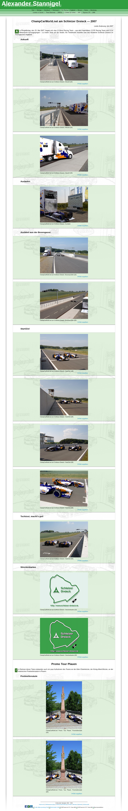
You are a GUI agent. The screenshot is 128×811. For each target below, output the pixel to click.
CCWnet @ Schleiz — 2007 (72, 12)
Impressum (41, 804)
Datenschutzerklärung (61, 804)
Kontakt (70, 804)
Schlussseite (86, 804)
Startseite (79, 804)
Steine (86, 10)
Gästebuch (47, 10)
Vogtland (72, 10)
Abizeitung (93, 10)
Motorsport (56, 10)
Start (33, 10)
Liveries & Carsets (38, 12)
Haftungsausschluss (50, 804)
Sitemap (74, 804)
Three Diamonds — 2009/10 (54, 12)
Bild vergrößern (83, 83)
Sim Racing (64, 10)
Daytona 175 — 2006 (89, 12)
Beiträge (39, 10)
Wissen (80, 10)
